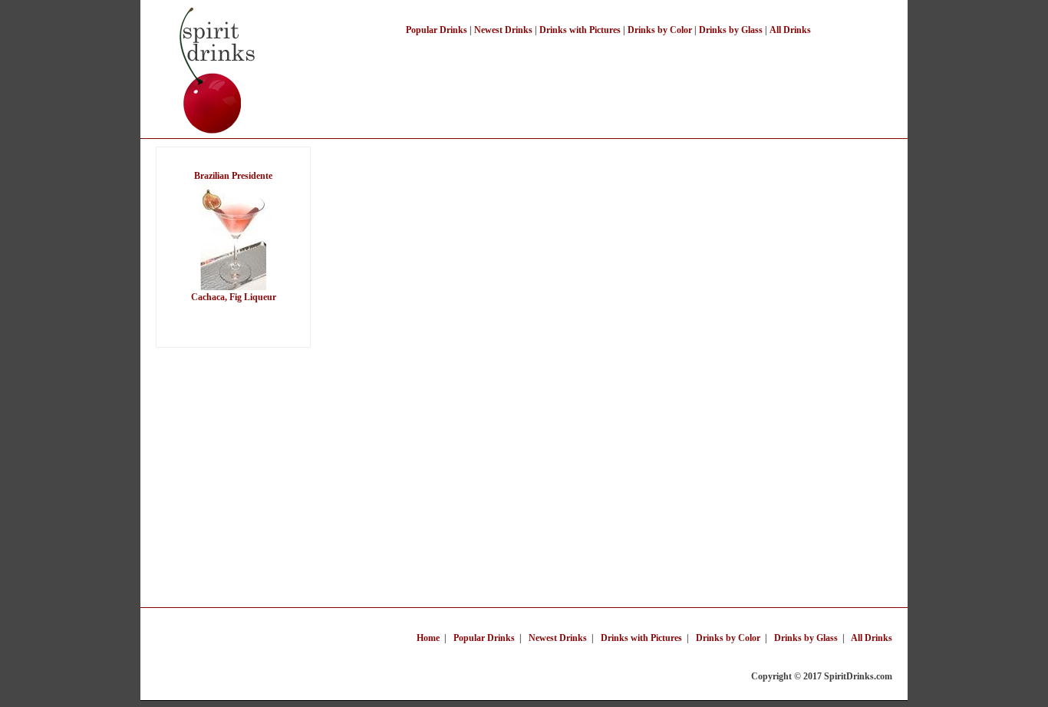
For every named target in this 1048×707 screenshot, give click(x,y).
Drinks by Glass (731, 30)
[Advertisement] (611, 75)
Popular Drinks (436, 30)
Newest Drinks (503, 30)
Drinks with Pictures (580, 30)
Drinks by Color (660, 30)
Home (428, 638)
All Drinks (790, 30)
